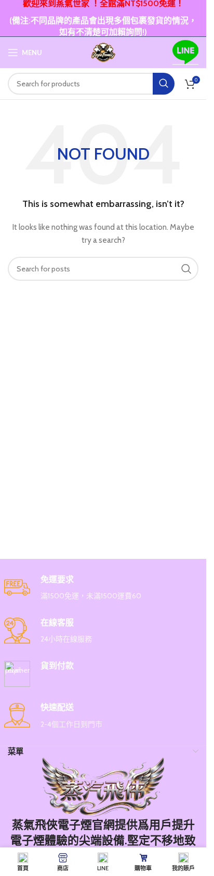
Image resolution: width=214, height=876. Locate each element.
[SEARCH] (164, 84)
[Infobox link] (103, 588)
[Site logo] (103, 51)
